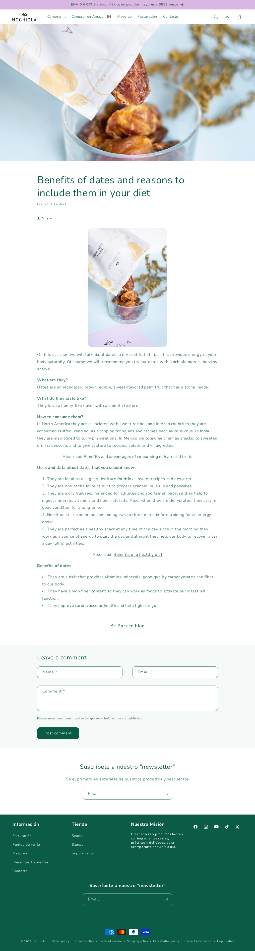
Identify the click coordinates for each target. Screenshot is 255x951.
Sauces (78, 844)
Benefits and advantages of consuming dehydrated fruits (138, 456)
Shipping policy (137, 941)
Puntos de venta (26, 844)
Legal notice (225, 941)
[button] (56, 16)
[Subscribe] (166, 794)
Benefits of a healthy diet (138, 554)
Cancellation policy (166, 941)
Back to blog (131, 626)
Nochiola (40, 941)
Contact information (198, 941)
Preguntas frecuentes (30, 862)
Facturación (22, 835)
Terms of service (110, 941)
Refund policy (60, 941)
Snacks (78, 835)
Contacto (20, 871)
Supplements (83, 853)
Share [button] (47, 218)
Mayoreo (19, 853)
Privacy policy (84, 941)
